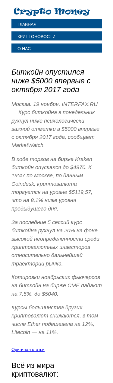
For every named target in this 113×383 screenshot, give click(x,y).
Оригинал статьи (28, 349)
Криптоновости (36, 36)
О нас (24, 48)
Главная (26, 24)
